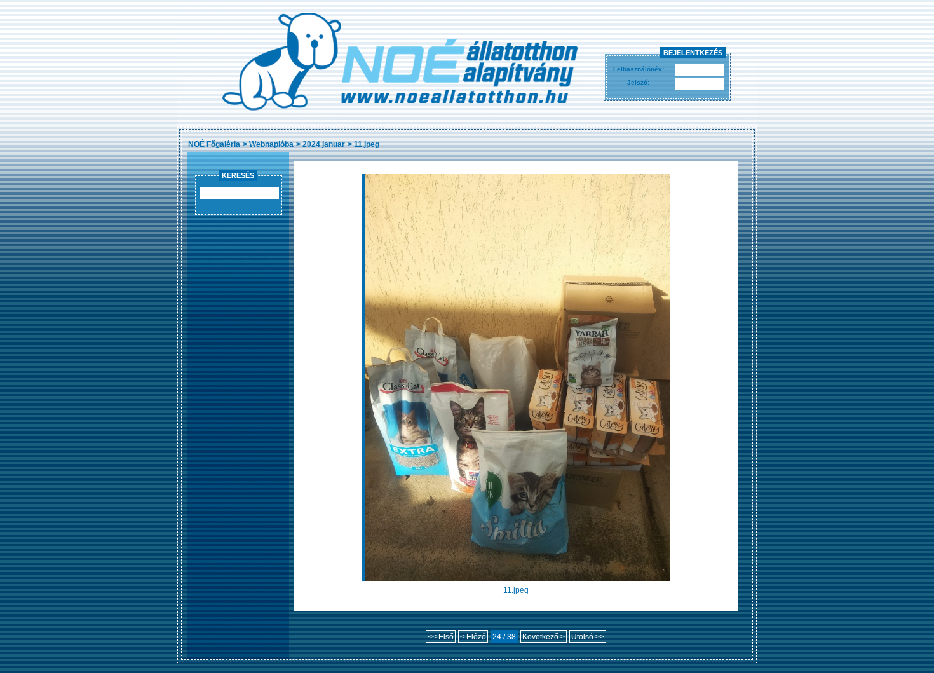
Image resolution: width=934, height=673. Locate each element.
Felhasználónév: (638, 68)
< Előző (473, 636)
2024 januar (323, 144)
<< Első (441, 636)
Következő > (543, 636)
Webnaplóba (271, 144)
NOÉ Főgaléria (214, 144)
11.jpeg (366, 144)
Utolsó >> (587, 636)
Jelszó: (638, 82)
